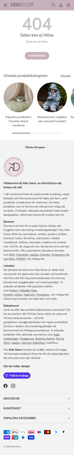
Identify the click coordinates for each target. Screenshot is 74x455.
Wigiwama (58, 255)
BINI (11, 255)
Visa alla (65, 76)
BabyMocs (39, 343)
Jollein (18, 295)
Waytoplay (42, 295)
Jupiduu (34, 255)
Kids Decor (16, 446)
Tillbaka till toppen (35, 147)
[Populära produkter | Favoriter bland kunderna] (18, 97)
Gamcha (45, 255)
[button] (68, 5)
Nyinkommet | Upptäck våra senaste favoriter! (52, 119)
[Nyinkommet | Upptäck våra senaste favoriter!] (52, 97)
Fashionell (22, 255)
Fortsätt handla (37, 55)
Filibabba (24, 290)
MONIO (20, 259)
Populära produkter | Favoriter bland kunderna (18, 121)
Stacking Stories (45, 339)
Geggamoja (27, 339)
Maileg (13, 290)
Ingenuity (29, 295)
